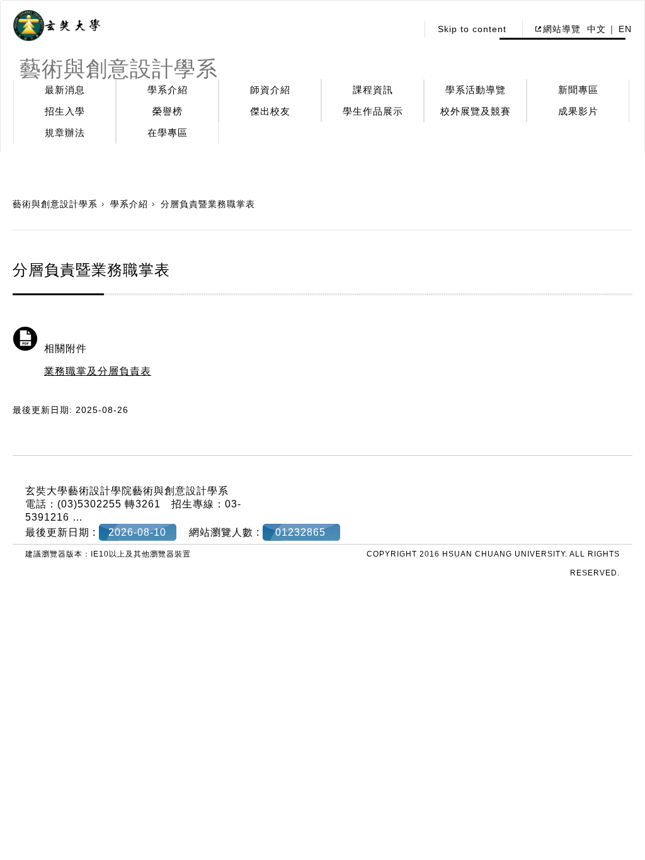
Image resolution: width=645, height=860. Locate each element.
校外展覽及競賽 (475, 111)
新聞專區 (578, 89)
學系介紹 (167, 89)
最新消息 (65, 89)
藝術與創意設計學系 (55, 204)
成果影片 (578, 111)
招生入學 (65, 111)
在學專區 (167, 132)
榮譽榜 (167, 111)
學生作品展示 (373, 111)
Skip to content (472, 29)
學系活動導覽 (475, 89)
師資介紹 (270, 89)
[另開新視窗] (56, 26)
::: (404, 29)
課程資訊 (373, 89)
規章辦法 (65, 132)
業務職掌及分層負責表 (97, 371)
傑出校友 (270, 111)
